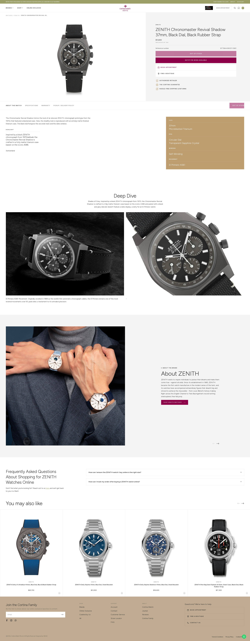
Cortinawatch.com (220, 1)
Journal (145, 611)
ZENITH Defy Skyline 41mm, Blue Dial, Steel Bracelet (94, 585)
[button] (218, 443)
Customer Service (118, 614)
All (80, 618)
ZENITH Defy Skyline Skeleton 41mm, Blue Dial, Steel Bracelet (156, 585)
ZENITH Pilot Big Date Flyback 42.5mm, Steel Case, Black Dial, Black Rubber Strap (218, 586)
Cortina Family (147, 618)
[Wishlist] (239, 8)
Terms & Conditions (217, 637)
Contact (114, 611)
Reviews (145, 614)
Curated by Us (85, 614)
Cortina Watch (147, 607)
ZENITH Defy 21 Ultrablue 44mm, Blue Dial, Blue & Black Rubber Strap (31, 585)
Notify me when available (196, 60)
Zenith (158, 24)
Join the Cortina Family (21, 605)
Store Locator (116, 618)
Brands (82, 607)
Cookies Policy (240, 637)
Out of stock (196, 53)
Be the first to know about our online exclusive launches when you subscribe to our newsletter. (33, 1)
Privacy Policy (229, 637)
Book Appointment (223, 8)
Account (240, 1)
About (232, 1)
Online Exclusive (85, 611)
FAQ (112, 622)
